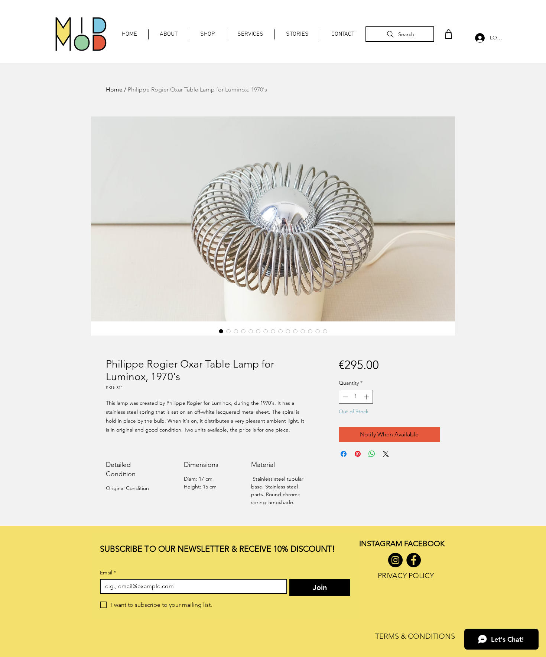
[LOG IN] (478, 38)
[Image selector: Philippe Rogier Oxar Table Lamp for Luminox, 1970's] (221, 331)
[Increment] (367, 396)
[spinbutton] (356, 396)
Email (108, 573)
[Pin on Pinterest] (357, 453)
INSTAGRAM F (383, 543)
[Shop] (448, 34)
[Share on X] (385, 453)
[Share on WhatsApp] (371, 453)
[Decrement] (344, 396)
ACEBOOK (426, 543)
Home (114, 89)
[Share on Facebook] (343, 453)
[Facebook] (413, 560)
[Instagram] (395, 560)
